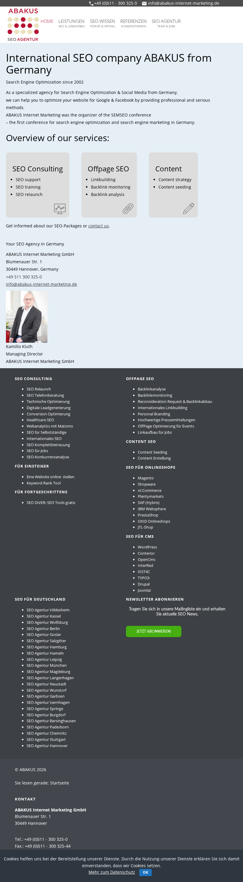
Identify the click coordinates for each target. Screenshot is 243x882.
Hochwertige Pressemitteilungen (166, 419)
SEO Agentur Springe (45, 708)
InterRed (145, 565)
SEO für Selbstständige (46, 432)
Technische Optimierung (48, 401)
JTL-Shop (145, 527)
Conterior (146, 553)
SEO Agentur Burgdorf (46, 714)
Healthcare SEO (40, 419)
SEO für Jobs (37, 450)
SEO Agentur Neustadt (46, 684)
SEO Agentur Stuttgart (46, 739)
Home (47, 21)
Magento (146, 478)
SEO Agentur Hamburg (47, 647)
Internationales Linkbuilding (162, 407)
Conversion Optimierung (48, 414)
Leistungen (71, 23)
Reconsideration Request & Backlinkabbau (175, 401)
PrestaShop (148, 515)
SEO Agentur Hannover (47, 745)
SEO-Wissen (102, 23)
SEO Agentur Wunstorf (46, 690)
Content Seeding (152, 452)
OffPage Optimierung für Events (166, 426)
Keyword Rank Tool (44, 483)
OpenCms (146, 559)
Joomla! (144, 590)
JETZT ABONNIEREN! (153, 631)
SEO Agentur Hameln (45, 653)
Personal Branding (154, 414)
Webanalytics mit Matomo (50, 426)
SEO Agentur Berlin (43, 628)
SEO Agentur (166, 23)
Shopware (147, 484)
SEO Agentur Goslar (44, 634)
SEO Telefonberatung (45, 395)
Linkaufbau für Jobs (155, 432)
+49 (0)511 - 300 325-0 (46, 839)
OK (145, 872)
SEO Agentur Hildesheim (48, 610)
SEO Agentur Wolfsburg (47, 622)
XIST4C (144, 571)
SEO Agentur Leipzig (44, 659)
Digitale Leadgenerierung (49, 407)
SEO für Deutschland (40, 599)
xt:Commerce (150, 490)
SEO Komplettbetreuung (48, 444)
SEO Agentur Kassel (44, 616)
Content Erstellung (154, 458)
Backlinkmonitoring (155, 395)
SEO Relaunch (39, 389)
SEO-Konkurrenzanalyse (48, 457)
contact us (98, 226)
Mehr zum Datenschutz (112, 872)
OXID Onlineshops (154, 521)
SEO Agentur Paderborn (48, 727)
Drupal (144, 584)
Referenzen (133, 23)
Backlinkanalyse (152, 389)
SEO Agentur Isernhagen (48, 702)
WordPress (147, 547)
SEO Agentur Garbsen (46, 696)
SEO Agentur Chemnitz (47, 733)
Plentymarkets (151, 496)
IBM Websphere (152, 508)
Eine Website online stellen (50, 476)
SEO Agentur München (47, 665)
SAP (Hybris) (148, 502)
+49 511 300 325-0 (24, 277)
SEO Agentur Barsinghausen (51, 720)
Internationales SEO (44, 438)
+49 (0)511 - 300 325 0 (115, 3)
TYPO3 (143, 577)
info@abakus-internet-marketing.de (183, 3)
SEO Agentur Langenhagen (50, 677)
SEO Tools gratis (61, 502)
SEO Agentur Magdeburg (48, 671)
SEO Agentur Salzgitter (46, 640)
